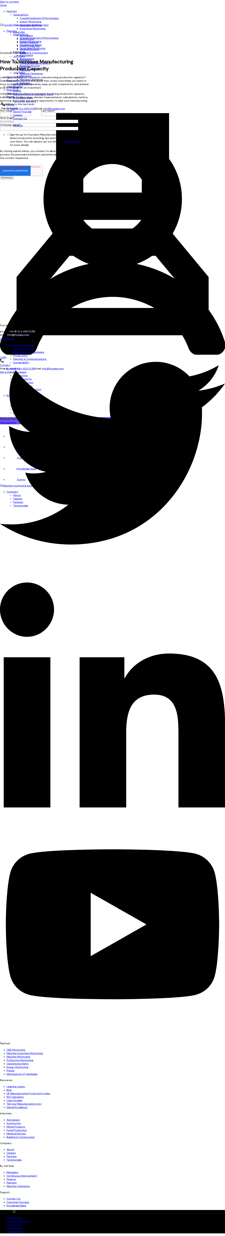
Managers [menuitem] (12, 1172)
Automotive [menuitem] (14, 1123)
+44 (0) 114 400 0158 (23, 108)
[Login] (112, 224)
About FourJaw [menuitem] (22, 111)
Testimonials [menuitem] (14, 1160)
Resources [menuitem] (13, 90)
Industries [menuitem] (19, 32)
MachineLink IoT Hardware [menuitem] (22, 1074)
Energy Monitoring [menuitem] (31, 21)
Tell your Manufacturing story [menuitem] (24, 1104)
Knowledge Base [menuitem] (16, 1205)
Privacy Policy (72, 141)
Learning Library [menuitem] (16, 1086)
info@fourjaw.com (54, 108)
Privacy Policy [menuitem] (15, 1224)
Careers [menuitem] (11, 1153)
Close (3, 5)
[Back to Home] (24, 25)
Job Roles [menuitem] (19, 56)
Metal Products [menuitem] (16, 1126)
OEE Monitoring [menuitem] (16, 1050)
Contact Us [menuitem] (13, 1198)
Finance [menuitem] (11, 1179)
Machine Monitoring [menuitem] (18, 1056)
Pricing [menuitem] (10, 1070)
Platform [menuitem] (12, 11)
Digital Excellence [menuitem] (17, 1107)
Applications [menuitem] (20, 14)
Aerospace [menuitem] (26, 55)
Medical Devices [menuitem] (16, 1133)
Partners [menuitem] (12, 1156)
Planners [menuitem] (12, 1182)
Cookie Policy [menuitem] (15, 1228)
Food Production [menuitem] (17, 1130)
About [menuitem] (10, 1149)
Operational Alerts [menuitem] (31, 45)
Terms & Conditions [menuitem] (18, 1221)
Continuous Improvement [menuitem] (22, 1176)
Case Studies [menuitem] (14, 1100)
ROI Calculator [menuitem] (15, 1097)
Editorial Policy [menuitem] (15, 1231)
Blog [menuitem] (9, 1090)
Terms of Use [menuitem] (14, 1218)
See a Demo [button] (7, 339)
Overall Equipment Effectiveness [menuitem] (39, 18)
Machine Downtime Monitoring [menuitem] (25, 1053)
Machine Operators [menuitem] (31, 73)
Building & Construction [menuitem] (34, 53)
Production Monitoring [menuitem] (20, 1060)
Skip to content (9, 1)
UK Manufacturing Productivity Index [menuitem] (28, 1093)
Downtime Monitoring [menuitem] (32, 28)
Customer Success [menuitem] (18, 1202)
